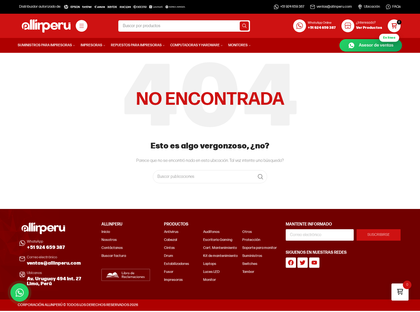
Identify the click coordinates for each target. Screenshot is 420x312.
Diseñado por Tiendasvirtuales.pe (375, 305)
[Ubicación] (360, 6)
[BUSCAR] (244, 26)
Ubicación (372, 7)
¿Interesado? (366, 23)
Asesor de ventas (377, 43)
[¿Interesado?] (347, 25)
